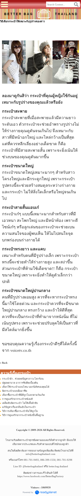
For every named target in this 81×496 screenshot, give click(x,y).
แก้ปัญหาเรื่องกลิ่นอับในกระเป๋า (19, 407)
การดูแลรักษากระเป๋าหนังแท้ (17, 399)
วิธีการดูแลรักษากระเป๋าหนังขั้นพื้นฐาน (23, 415)
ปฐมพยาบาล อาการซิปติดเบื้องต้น (20, 382)
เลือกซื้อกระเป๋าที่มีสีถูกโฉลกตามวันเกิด (23, 395)
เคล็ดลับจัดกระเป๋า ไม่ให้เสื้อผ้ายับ (20, 403)
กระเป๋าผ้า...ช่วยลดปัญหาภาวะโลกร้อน (23, 378)
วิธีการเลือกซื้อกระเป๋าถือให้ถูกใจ (20, 411)
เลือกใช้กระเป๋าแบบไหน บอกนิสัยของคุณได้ (25, 386)
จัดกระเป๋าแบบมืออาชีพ (14, 390)
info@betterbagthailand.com (40, 454)
